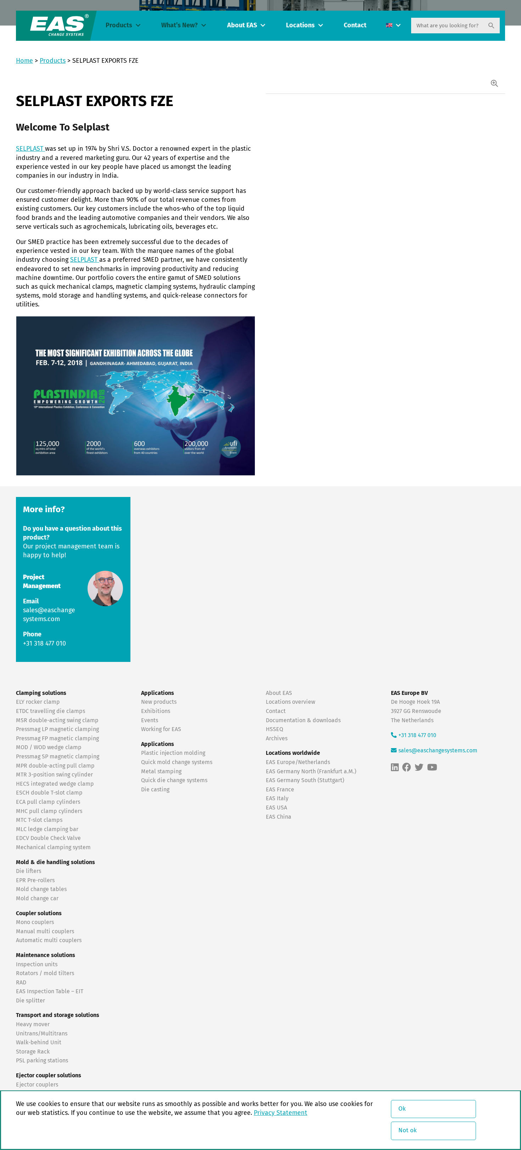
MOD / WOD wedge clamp (49, 747)
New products (159, 702)
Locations (300, 25)
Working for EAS (161, 729)
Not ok (407, 1131)
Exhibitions (155, 711)
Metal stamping (161, 771)
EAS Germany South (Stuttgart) (305, 780)
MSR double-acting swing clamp (57, 720)
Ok (402, 1109)
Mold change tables (41, 889)
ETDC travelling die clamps (50, 711)
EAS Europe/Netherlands (298, 762)
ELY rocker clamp (38, 702)
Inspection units (36, 964)
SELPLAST (30, 149)
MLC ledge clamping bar (47, 829)
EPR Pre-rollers (35, 880)
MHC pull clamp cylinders (49, 811)
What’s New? (179, 25)
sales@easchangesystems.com (437, 750)
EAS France (280, 789)
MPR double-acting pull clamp (55, 766)
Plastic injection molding (173, 753)
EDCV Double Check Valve (48, 838)
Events (150, 720)
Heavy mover (33, 1024)
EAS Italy (277, 798)
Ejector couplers (37, 1085)
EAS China (278, 817)
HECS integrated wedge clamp (55, 784)
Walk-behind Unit (38, 1042)
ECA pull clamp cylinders (48, 802)
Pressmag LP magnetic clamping (57, 729)
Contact (355, 25)
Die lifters (28, 871)
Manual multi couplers (45, 931)
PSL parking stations (42, 1060)
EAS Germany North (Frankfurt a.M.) (311, 771)
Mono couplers (35, 922)
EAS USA (276, 808)
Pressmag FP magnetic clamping (57, 738)
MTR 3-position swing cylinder (54, 775)
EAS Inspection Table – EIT (49, 991)
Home (24, 61)
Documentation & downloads (303, 720)
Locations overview (290, 702)
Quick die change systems (174, 780)
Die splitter (30, 1001)
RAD (21, 982)
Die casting (155, 789)
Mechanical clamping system (53, 847)
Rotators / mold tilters (45, 973)
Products (119, 25)
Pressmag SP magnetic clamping (57, 756)
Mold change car (37, 898)
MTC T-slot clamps (39, 820)
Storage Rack (33, 1052)
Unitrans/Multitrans (41, 1033)
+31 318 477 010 (44, 644)
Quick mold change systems (176, 762)
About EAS (242, 25)
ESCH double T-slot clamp (49, 793)
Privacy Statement (280, 1113)
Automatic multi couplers (49, 940)
